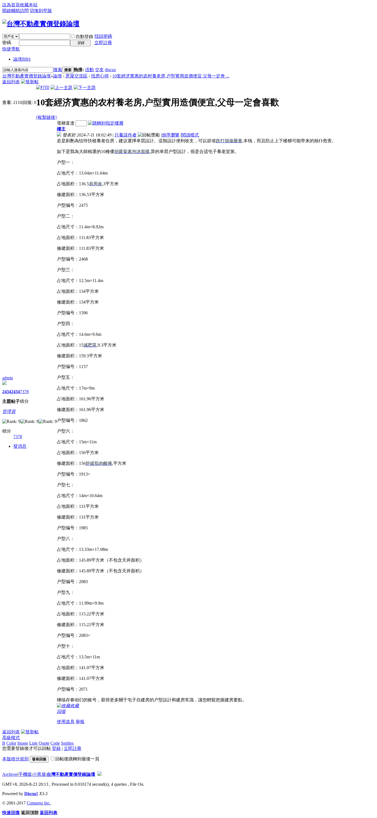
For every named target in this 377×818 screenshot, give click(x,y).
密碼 (6, 42)
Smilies (67, 743)
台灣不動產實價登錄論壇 (26, 76)
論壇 (22, 59)
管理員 (8, 411)
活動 (89, 69)
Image (22, 743)
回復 (61, 711)
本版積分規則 (15, 759)
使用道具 (66, 721)
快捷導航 (11, 49)
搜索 (57, 69)
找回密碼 (103, 36)
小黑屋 (39, 774)
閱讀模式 (190, 135)
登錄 (56, 748)
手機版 (25, 774)
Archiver (10, 774)
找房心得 (100, 76)
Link (33, 743)
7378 (24, 391)
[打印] (42, 87)
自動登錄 (84, 36)
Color (11, 743)
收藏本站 (29, 4)
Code (55, 743)
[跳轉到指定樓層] (105, 123)
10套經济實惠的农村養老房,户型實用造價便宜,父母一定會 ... (170, 76)
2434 (6, 391)
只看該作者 (126, 135)
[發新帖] (30, 81)
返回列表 (11, 81)
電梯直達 (66, 123)
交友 (99, 69)
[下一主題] (85, 87)
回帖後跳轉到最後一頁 (77, 759)
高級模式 (11, 737)
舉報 (80, 721)
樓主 (61, 129)
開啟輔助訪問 (15, 10)
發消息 (19, 446)
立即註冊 (103, 42)
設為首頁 (11, 4)
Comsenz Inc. (39, 803)
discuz (110, 69)
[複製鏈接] (46, 117)
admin (7, 378)
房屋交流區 (76, 76)
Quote (44, 743)
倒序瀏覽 (170, 135)
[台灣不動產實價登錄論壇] (40, 23)
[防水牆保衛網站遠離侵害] (99, 774)
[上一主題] (62, 87)
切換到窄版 (41, 10)
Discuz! (31, 793)
